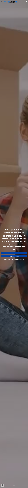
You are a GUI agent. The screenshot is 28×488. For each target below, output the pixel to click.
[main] (14, 239)
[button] (1, 2)
